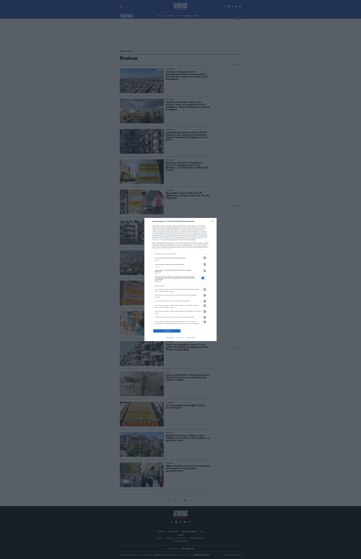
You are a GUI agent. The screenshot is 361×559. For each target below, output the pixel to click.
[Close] (213, 221)
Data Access (180, 337)
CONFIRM (166, 331)
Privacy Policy (191, 337)
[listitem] (180, 254)
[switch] (203, 258)
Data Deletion (170, 337)
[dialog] (180, 279)
